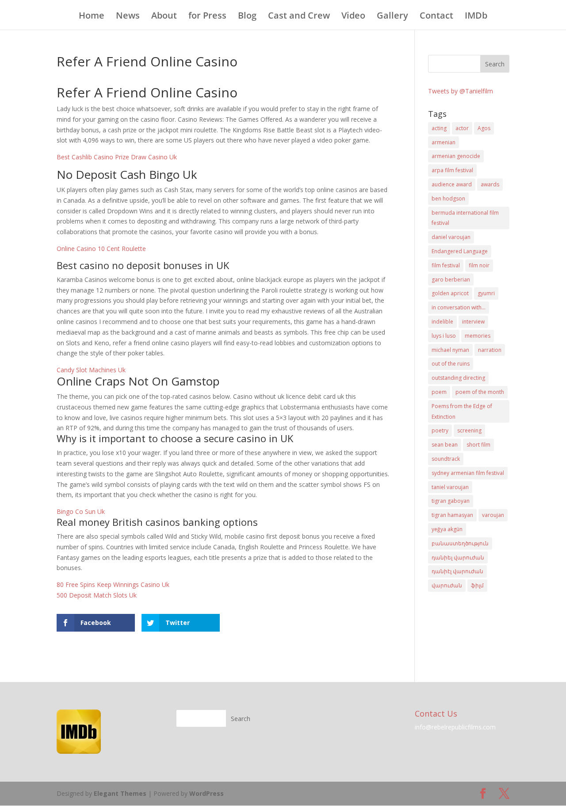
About (164, 16)
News (128, 16)
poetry (440, 430)
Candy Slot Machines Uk (91, 370)
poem (439, 392)
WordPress (206, 793)
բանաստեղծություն (460, 543)
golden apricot (450, 293)
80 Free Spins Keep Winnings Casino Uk (113, 584)
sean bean (445, 444)
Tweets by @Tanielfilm (460, 91)
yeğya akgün (447, 529)
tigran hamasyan (452, 515)
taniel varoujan (450, 487)
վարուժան (447, 585)
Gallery (392, 16)
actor (462, 128)
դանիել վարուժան (458, 557)
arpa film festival (452, 170)
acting (439, 128)
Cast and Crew (299, 16)
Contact (436, 16)
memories (477, 335)
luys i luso (444, 335)
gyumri (486, 293)
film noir (479, 265)
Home (91, 16)
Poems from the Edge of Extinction (462, 411)
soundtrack (446, 459)
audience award (452, 184)
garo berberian (451, 279)
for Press (207, 16)
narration (489, 350)
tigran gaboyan (451, 501)
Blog (247, 16)
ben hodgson (448, 198)
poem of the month (479, 392)
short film (478, 444)
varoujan (493, 515)
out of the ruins (451, 363)
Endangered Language (460, 251)
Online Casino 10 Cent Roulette (101, 248)
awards (490, 184)
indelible (442, 321)
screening (469, 430)
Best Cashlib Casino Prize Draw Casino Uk (117, 157)
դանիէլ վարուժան (457, 571)
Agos (484, 128)
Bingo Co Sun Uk (81, 511)
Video (353, 16)
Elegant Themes (120, 793)
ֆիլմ (477, 585)
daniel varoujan (451, 237)
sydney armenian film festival (468, 473)
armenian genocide (456, 156)
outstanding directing (458, 378)
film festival (446, 265)
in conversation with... (459, 307)
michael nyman (450, 350)
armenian (443, 142)
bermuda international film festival (465, 218)
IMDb (476, 16)
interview (473, 321)
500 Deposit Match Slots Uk (97, 595)
